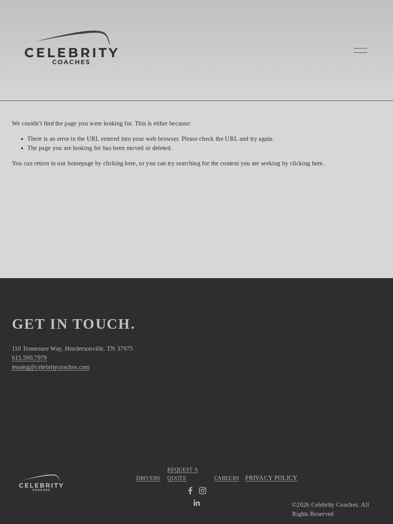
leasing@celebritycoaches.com (51, 367)
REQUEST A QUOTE (182, 473)
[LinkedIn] (196, 503)
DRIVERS (148, 478)
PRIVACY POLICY (271, 478)
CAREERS (226, 478)
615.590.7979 (29, 357)
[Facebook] (190, 490)
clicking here (119, 163)
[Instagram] (202, 490)
